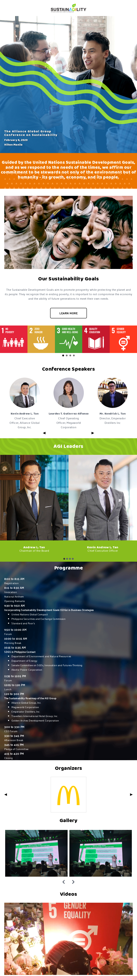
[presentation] (63, 880)
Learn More (68, 313)
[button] (63, 355)
